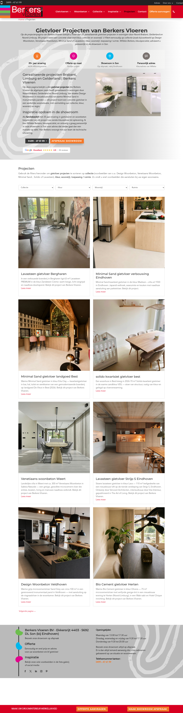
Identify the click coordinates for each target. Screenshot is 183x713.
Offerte (30, 644)
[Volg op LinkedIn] (36, 671)
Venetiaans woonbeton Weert (43, 479)
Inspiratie (113, 11)
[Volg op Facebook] (25, 671)
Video (94, 700)
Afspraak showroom (67, 141)
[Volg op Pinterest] (46, 671)
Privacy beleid (140, 703)
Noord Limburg (35, 703)
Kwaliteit (138, 693)
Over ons (167, 3)
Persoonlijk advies (146, 63)
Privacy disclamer (141, 700)
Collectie (97, 11)
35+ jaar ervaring (37, 63)
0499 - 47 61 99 (36, 141)
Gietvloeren (62, 11)
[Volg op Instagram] (41, 671)
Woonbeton (80, 11)
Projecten (129, 11)
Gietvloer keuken (55, 697)
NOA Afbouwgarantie (143, 696)
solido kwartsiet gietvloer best (118, 376)
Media (94, 697)
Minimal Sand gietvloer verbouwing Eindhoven (122, 275)
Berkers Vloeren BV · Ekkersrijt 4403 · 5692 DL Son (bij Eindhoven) (57, 631)
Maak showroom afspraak (148, 709)
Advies (157, 3)
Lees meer (26, 288)
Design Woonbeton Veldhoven (44, 584)
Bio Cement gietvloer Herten (117, 584)
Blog (93, 693)
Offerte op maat (73, 63)
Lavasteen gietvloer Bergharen (44, 274)
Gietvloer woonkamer (57, 700)
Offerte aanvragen (160, 11)
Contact (179, 3)
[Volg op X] (30, 671)
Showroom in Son (110, 63)
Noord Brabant (19, 703)
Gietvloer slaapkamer (57, 703)
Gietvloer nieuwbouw (57, 693)
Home (21, 20)
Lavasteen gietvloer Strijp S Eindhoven (124, 479)
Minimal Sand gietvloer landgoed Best (49, 376)
